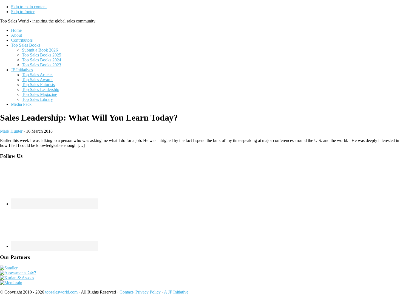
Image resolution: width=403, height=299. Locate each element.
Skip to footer (23, 11)
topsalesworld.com (61, 292)
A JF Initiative (176, 292)
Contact (126, 292)
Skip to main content (29, 6)
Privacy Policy (148, 292)
